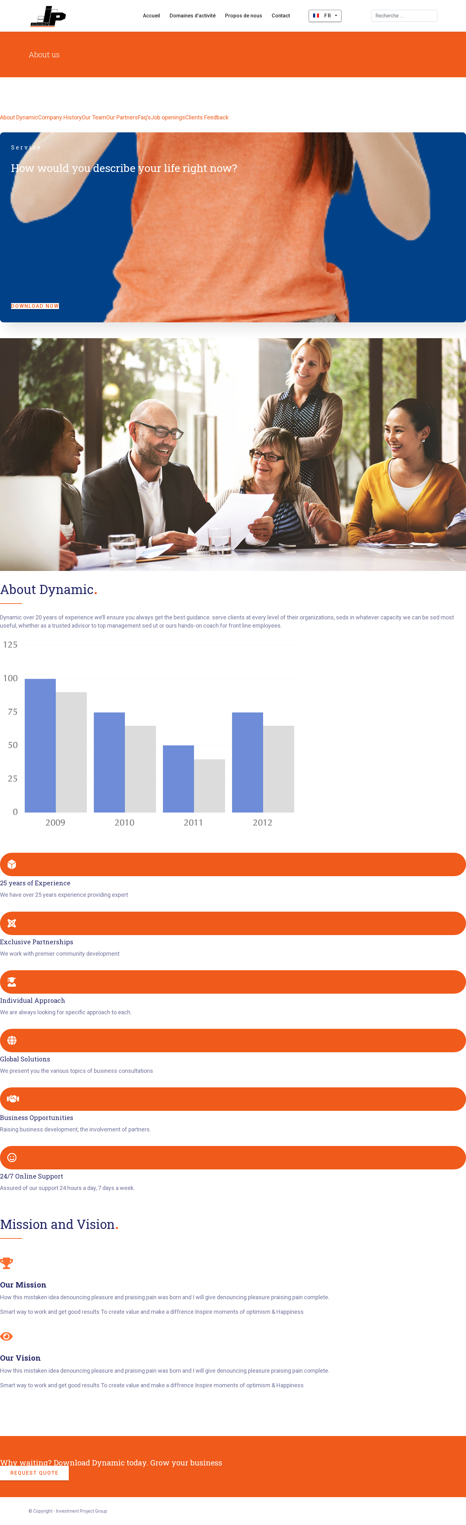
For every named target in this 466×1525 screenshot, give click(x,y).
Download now (35, 306)
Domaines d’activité (193, 16)
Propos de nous (243, 16)
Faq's (144, 117)
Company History (60, 117)
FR (327, 16)
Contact (281, 16)
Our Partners (122, 117)
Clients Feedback (207, 117)
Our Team (94, 117)
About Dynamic (19, 117)
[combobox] (404, 16)
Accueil (151, 16)
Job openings (168, 117)
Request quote (34, 1473)
